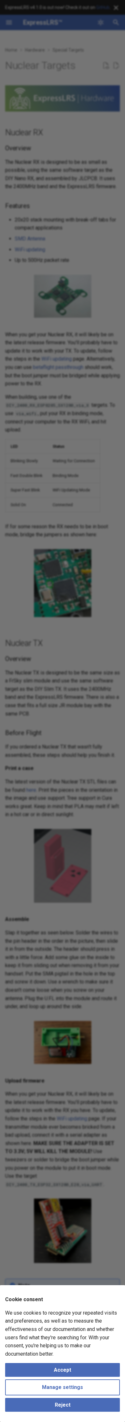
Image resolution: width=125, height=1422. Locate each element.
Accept (62, 1370)
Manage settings (62, 1387)
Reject (63, 1405)
